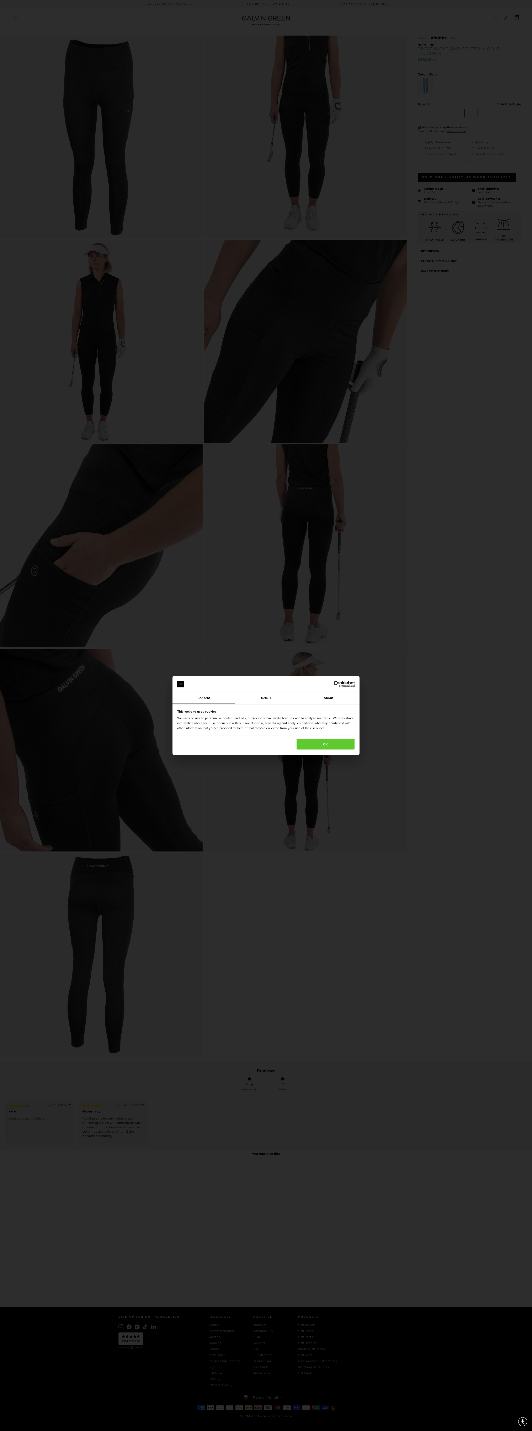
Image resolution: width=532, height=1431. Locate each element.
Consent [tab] (203, 697)
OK (325, 744)
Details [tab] (266, 697)
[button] (522, 1421)
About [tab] (328, 697)
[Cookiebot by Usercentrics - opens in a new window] (337, 684)
